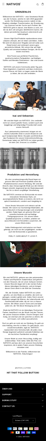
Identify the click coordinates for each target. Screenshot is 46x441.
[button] (37, 4)
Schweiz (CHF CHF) (22, 420)
